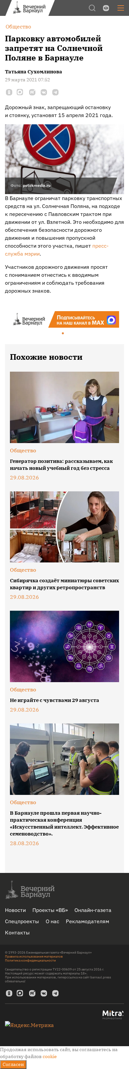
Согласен (13, 1064)
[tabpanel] (64, 319)
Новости (15, 910)
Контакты (17, 932)
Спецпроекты (22, 921)
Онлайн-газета (92, 910)
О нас (52, 921)
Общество (23, 450)
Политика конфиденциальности (30, 960)
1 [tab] (63, 333)
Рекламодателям (87, 921)
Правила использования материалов (34, 956)
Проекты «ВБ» (50, 910)
